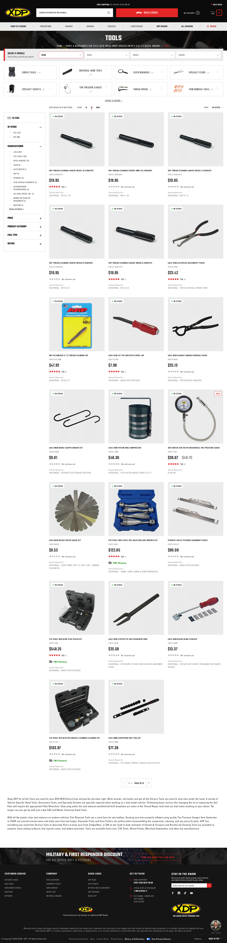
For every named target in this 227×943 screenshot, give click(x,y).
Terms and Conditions (78, 939)
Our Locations (52, 879)
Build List (92, 896)
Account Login (11, 879)
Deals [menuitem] (213, 26)
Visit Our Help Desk (143, 882)
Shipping (9, 892)
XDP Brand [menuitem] (162, 26)
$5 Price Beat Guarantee (99, 888)
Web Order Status (13, 888)
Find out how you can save (158, 857)
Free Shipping (103, 4)
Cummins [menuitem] (69, 26)
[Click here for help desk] (215, 926)
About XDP (51, 892)
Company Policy (53, 884)
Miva (92, 939)
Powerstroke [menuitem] (45, 26)
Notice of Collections (134, 939)
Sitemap (198, 938)
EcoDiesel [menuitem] (112, 26)
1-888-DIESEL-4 (140, 890)
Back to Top (214, 939)
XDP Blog (92, 879)
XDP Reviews (94, 892)
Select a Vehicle (151, 12)
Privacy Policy (117, 939)
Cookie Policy (103, 939)
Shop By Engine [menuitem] (18, 26)
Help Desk (217, 4)
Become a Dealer (54, 896)
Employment (52, 888)
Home (59, 45)
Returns (8, 896)
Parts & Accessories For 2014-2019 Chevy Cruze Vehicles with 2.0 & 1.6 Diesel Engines (113, 45)
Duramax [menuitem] (90, 26)
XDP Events (93, 884)
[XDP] (18, 12)
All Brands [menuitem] (187, 26)
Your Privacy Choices (161, 939)
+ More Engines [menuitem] (136, 26)
